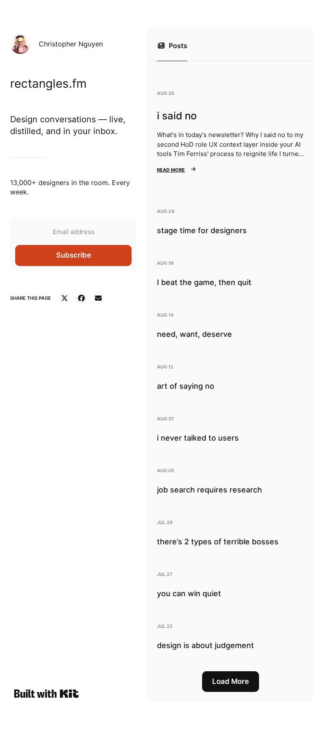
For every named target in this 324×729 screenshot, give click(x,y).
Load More (230, 681)
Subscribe (73, 255)
